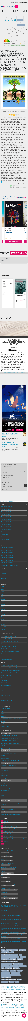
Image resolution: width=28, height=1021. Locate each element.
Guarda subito (13, 241)
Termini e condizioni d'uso (8, 1006)
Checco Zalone (5, 959)
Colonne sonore (20, 989)
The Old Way (4, 855)
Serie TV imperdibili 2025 (7, 547)
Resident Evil (4, 677)
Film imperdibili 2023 (6, 514)
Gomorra (16, 950)
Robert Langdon (5, 970)
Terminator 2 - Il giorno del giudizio (9, 648)
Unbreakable (16, 968)
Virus (3, 968)
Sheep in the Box (5, 758)
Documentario (10, 14)
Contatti (8, 1004)
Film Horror (3, 576)
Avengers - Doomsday (6, 675)
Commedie (3, 570)
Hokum (6, 843)
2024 (12, 506)
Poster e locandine (7, 486)
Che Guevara (5, 981)
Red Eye (3, 871)
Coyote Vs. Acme (5, 773)
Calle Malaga (4, 680)
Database (13, 986)
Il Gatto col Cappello (5, 695)
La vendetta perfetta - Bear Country (9, 638)
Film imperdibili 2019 (6, 524)
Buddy (2, 713)
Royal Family (4, 961)
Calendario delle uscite (6, 659)
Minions (3, 950)
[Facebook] (3, 20)
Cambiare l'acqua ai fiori (6, 698)
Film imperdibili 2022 (6, 516)
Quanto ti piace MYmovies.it (7, 501)
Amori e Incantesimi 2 (6, 685)
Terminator (11, 981)
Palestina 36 (4, 682)
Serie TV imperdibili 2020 (7, 560)
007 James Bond (14, 966)
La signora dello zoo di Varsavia (8, 850)
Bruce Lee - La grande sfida (7, 863)
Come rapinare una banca (7, 793)
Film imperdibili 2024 (6, 511)
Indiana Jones (8, 968)
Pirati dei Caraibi (5, 966)
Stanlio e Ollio (4, 859)
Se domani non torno (6, 703)
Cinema (7, 986)
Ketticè (2, 795)
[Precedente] (3, 293)
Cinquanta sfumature (17, 963)
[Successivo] (24, 293)
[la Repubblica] (19, 3)
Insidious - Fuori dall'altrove (10, 828)
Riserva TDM (19, 1006)
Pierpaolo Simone (6, 466)
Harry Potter (13, 970)
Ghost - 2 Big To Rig (5, 748)
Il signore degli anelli (6, 977)
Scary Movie (9, 950)
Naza (2, 711)
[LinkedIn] (9, 20)
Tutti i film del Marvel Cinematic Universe (11, 975)
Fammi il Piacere (5, 790)
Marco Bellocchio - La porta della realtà (10, 760)
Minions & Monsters (8, 836)
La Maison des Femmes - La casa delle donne (11, 718)
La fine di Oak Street (8, 831)
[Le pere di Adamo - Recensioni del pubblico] (14, 335)
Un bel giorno (4, 896)
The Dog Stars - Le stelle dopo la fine (9, 641)
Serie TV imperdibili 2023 (7, 552)
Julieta (2, 875)
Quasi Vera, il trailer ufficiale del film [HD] (10, 915)
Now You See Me (5, 952)
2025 (9, 506)
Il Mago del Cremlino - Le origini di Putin (10, 884)
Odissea (6, 823)
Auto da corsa (23, 966)
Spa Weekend (4, 716)
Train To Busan (4, 770)
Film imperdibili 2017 (6, 529)
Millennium (20, 970)
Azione (2, 581)
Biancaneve (23, 957)
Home (2, 986)
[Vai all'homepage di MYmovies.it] (9, 8)
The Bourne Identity (5, 888)
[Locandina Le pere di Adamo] (14, 106)
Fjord (2, 690)
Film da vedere (4, 531)
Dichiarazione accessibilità (8, 1007)
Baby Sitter (20, 959)
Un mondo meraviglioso (6, 788)
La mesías (8, 232)
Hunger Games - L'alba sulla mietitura (10, 667)
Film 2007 (3, 14)
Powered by (19, 262)
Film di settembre (5, 539)
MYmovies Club (5, 991)
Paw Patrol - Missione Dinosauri (8, 809)
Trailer (3, 484)
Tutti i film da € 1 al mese (8, 197)
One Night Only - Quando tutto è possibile (10, 651)
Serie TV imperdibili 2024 (7, 550)
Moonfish (3, 721)
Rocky (17, 981)
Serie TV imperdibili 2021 (7, 557)
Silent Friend (4, 785)
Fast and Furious (15, 972)
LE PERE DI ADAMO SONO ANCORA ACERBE (14, 341)
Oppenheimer (13, 959)
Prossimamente (6, 989)
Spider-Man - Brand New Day (10, 826)
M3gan (12, 952)
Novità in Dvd (4, 541)
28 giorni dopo (22, 950)
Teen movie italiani (6, 972)
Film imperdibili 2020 (6, 521)
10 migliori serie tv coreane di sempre (9, 565)
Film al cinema (4, 534)
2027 (2, 506)
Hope (2, 687)
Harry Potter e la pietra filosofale (8, 646)
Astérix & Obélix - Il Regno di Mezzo (9, 867)
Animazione (4, 578)
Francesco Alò (5, 477)
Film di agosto (4, 536)
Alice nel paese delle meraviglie (9, 979)
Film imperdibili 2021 (6, 519)
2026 (5, 506)
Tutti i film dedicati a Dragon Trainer (10, 954)
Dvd (16, 987)
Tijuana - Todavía (5, 726)
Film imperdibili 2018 (6, 526)
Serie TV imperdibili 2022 (7, 555)
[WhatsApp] (12, 20)
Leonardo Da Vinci (13, 961)
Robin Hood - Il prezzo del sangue (12, 833)
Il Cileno (3, 643)
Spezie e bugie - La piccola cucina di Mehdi (11, 670)
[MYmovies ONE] (21, 198)
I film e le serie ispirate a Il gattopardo (10, 957)
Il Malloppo (3, 783)
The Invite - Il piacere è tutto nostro (9, 665)
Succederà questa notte (6, 700)
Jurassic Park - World (7, 963)
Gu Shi (2, 723)
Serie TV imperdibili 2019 (7, 562)
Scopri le (14, 373)
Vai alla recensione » (10, 371)
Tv (19, 987)
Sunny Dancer (4, 775)
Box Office (23, 987)
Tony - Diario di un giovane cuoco (9, 636)
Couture (3, 653)
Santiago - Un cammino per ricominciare (10, 672)
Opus (20, 954)
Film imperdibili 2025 (6, 509)
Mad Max (19, 979)
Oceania (6, 821)
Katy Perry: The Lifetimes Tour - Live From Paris (12, 778)
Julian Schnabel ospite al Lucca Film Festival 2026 (12, 913)
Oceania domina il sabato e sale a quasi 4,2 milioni (13, 932)
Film (18, 986)
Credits (3, 1004)
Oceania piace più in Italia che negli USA (10, 938)
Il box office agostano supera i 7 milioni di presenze (13, 925)
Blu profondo (4, 892)
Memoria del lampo (5, 708)
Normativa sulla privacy (17, 1004)
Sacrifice (6, 841)
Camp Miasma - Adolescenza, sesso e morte (14, 838)
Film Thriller (4, 573)
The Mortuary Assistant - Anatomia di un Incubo (12, 798)
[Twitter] (6, 20)
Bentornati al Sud (5, 692)
